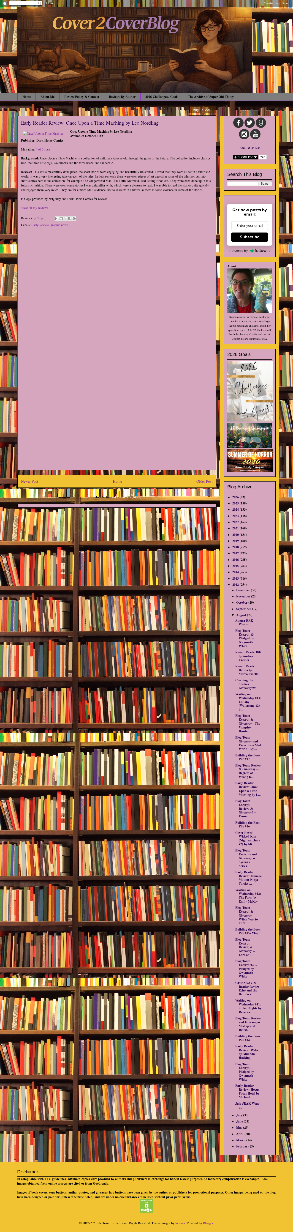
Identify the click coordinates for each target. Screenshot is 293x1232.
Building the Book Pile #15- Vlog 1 (248, 931)
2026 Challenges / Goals (161, 96)
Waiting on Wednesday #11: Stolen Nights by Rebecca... (248, 1006)
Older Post (204, 481)
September (244, 608)
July (239, 1115)
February (243, 1146)
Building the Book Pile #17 (247, 757)
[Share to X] (65, 218)
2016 (236, 559)
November (243, 596)
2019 (236, 540)
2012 (236, 584)
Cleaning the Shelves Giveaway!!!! (245, 684)
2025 (236, 503)
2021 (236, 528)
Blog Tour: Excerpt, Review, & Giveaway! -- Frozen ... (245, 808)
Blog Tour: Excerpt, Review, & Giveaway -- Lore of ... (245, 947)
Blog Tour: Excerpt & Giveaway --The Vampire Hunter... (247, 723)
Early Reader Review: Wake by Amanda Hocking (246, 1052)
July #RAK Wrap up (247, 1105)
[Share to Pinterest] (74, 218)
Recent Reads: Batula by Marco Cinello (246, 670)
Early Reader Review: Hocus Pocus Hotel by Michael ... (247, 1091)
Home (26, 96)
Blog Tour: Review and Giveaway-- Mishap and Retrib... (248, 1024)
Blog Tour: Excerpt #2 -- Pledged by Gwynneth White (246, 968)
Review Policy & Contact (81, 96)
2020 (236, 534)
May (239, 1127)
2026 (236, 497)
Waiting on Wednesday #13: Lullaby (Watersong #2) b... (248, 702)
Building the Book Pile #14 (247, 1038)
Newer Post (29, 481)
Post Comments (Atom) (126, 497)
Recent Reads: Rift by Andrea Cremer (248, 656)
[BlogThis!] (61, 218)
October (242, 602)
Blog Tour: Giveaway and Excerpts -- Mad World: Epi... (248, 743)
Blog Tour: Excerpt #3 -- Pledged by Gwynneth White (246, 638)
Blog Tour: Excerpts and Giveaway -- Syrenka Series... (246, 858)
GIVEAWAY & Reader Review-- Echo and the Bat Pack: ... (248, 988)
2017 (236, 553)
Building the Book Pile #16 (247, 824)
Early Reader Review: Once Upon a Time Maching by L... (248, 788)
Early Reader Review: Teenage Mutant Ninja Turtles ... (248, 878)
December (243, 590)
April (240, 1133)
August (241, 615)
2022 (236, 522)
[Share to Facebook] (70, 218)
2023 (236, 515)
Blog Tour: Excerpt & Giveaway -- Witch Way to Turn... (246, 915)
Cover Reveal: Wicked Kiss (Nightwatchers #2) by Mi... (247, 838)
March (241, 1140)
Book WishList (249, 147)
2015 (236, 565)
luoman (180, 1223)
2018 (236, 547)
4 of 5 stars (43, 149)
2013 (236, 578)
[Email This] (56, 218)
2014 (236, 571)
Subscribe (250, 237)
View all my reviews (34, 207)
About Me (47, 96)
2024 (236, 509)
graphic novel (59, 225)
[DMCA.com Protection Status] (147, 1211)
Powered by (238, 250)
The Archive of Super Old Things (211, 96)
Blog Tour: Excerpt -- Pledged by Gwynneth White (244, 1072)
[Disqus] (117, 291)
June (240, 1121)
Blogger (208, 1223)
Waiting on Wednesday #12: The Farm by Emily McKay (248, 895)
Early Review (40, 225)
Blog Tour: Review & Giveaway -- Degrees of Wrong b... (248, 771)
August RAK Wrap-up (244, 622)
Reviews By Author (122, 96)
